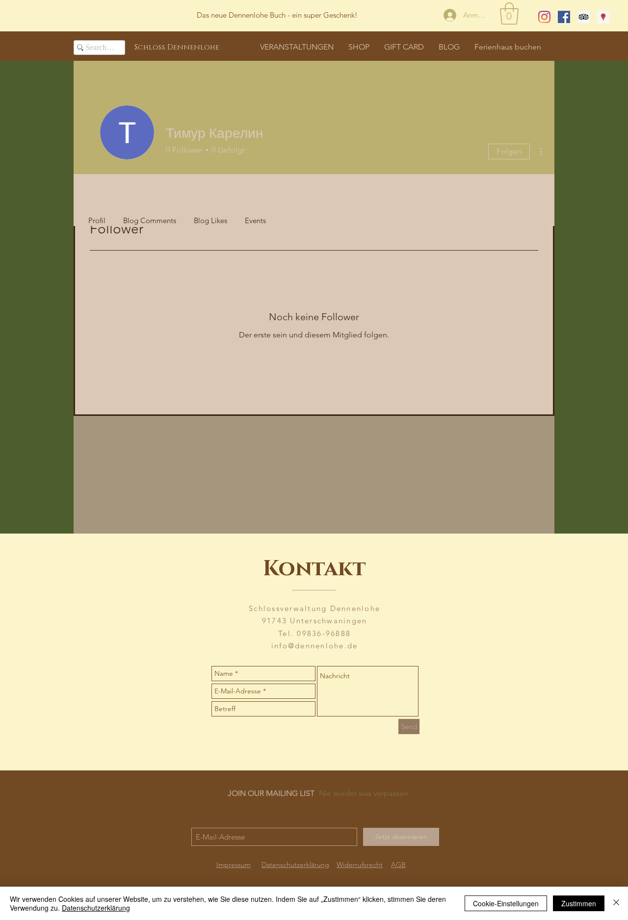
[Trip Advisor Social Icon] (583, 17)
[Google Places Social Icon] (603, 17)
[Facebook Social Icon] (564, 17)
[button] (509, 13)
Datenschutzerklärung (96, 908)
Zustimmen (578, 903)
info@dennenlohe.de (314, 645)
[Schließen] (616, 903)
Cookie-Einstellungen (506, 903)
